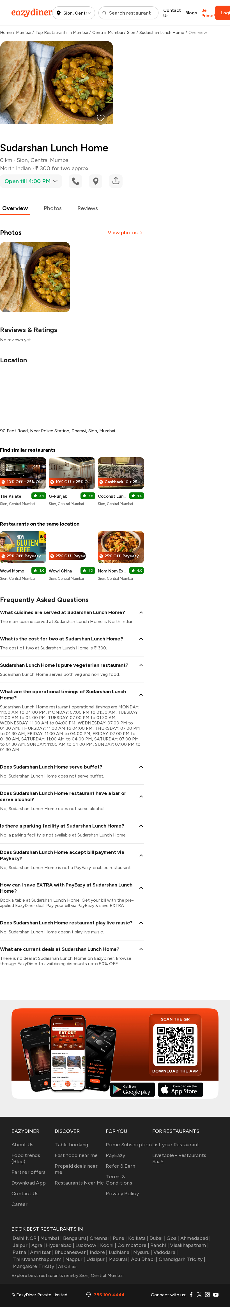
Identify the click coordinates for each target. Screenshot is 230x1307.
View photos (123, 232)
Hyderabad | (60, 1245)
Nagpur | (75, 1259)
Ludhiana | (120, 1252)
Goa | (173, 1238)
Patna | (21, 1252)
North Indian (15, 168)
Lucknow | (87, 1245)
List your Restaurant (175, 1145)
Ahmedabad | (195, 1238)
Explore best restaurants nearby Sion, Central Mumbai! (68, 1275)
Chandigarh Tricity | (182, 1259)
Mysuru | (142, 1252)
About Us (22, 1145)
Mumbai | (51, 1238)
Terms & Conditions (119, 1180)
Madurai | (119, 1259)
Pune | (120, 1238)
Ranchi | (159, 1245)
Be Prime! (208, 13)
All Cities (67, 1266)
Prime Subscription (129, 1145)
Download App (29, 1183)
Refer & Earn (120, 1166)
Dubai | (157, 1238)
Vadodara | (165, 1252)
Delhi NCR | (26, 1238)
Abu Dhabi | (144, 1259)
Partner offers (29, 1172)
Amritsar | (42, 1252)
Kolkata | (138, 1238)
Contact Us (172, 13)
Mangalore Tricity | (35, 1266)
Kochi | (108, 1245)
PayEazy (115, 1155)
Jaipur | (21, 1245)
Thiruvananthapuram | (38, 1259)
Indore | (98, 1252)
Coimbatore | (133, 1245)
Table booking (71, 1145)
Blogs (191, 12)
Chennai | (101, 1238)
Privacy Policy (122, 1193)
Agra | (38, 1245)
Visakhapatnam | (189, 1245)
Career (20, 1204)
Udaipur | (96, 1259)
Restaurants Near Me (79, 1183)
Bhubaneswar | (71, 1252)
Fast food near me (76, 1155)
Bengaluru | (75, 1238)
